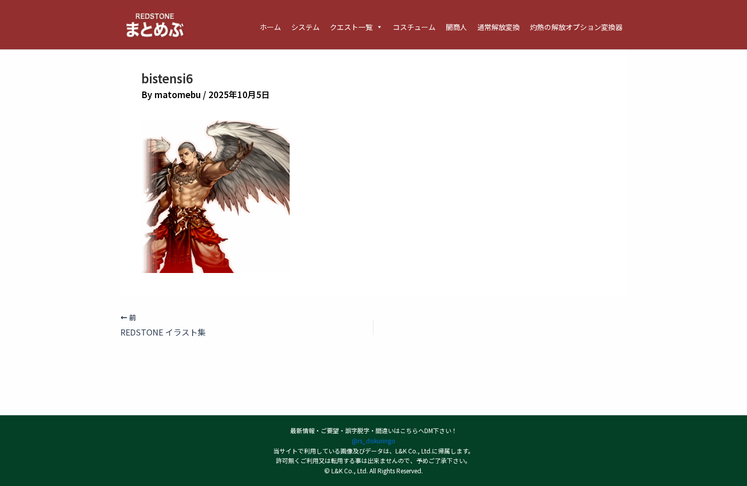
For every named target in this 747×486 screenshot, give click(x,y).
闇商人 (456, 27)
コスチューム (414, 27)
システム (305, 27)
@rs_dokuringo (373, 440)
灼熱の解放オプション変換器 (576, 27)
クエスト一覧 (351, 27)
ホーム (270, 27)
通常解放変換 (498, 27)
